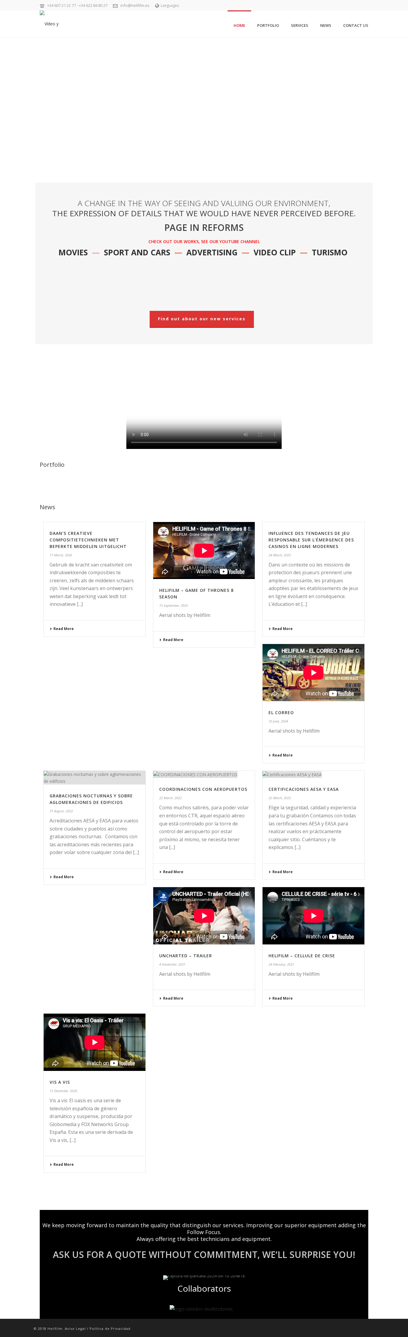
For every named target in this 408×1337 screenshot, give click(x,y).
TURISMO (329, 252)
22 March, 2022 (170, 798)
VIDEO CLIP (275, 252)
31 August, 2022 (61, 811)
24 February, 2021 (281, 964)
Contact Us (355, 25)
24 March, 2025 (280, 555)
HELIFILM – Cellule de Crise (302, 955)
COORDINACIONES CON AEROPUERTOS (203, 789)
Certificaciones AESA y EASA (304, 789)
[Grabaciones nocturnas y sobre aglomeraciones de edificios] (94, 778)
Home (239, 25)
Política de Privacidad (110, 1328)
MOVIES (73, 252)
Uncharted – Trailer (185, 955)
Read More (63, 628)
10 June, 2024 (278, 721)
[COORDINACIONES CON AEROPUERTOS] (204, 774)
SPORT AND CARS (137, 252)
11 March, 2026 (61, 555)
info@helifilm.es (135, 5)
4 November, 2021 (172, 964)
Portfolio (268, 25)
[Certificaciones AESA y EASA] (313, 774)
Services (299, 25)
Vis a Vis (60, 1082)
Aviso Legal (75, 1328)
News (325, 25)
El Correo (281, 712)
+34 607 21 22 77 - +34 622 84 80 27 (77, 5)
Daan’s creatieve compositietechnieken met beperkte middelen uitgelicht (88, 539)
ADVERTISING (211, 252)
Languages (170, 5)
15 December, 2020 (63, 1091)
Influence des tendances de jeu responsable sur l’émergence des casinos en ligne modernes (311, 539)
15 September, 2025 (173, 605)
